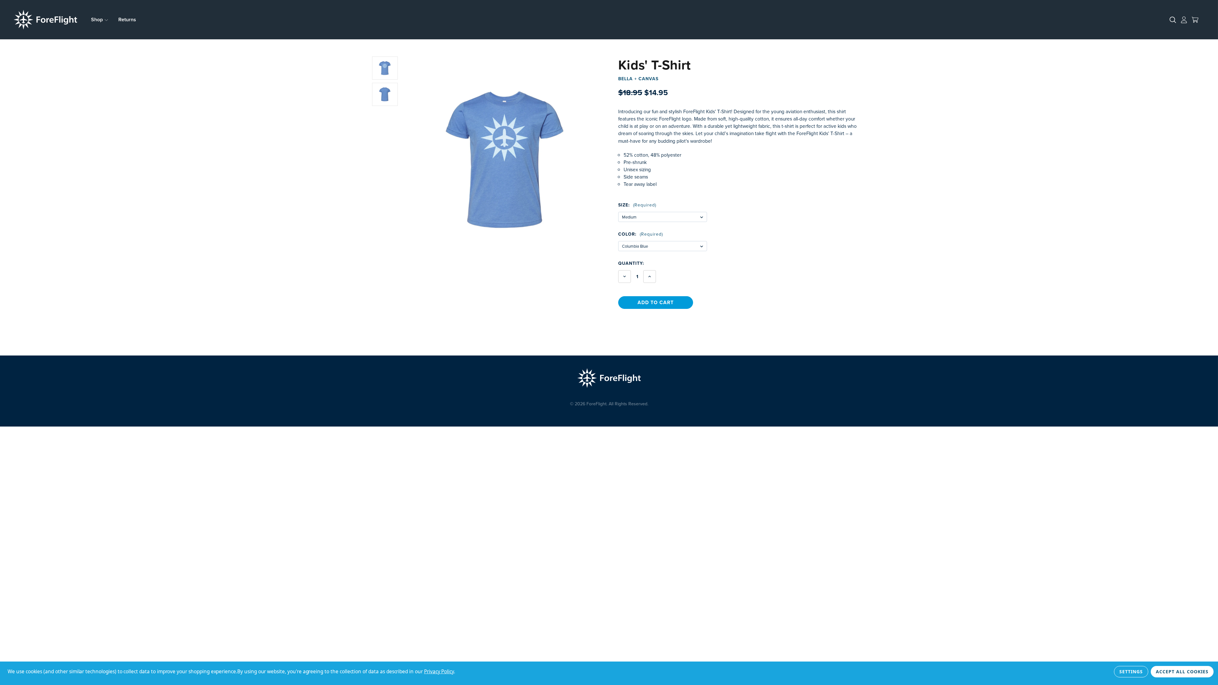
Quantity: (631, 263)
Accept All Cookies (1182, 672)
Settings (1131, 672)
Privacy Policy (439, 671)
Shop (97, 19)
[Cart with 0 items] (1195, 19)
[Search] (1173, 19)
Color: (640, 234)
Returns (127, 19)
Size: (637, 205)
